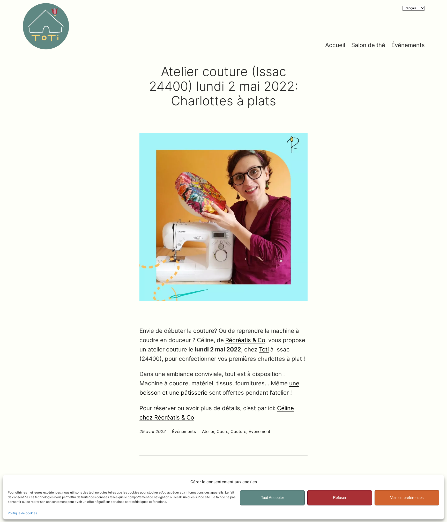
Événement (259, 431)
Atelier (208, 431)
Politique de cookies (22, 513)
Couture (238, 431)
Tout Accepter (272, 497)
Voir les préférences (407, 497)
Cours (222, 431)
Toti (264, 349)
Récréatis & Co (245, 339)
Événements (184, 431)
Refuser (339, 497)
